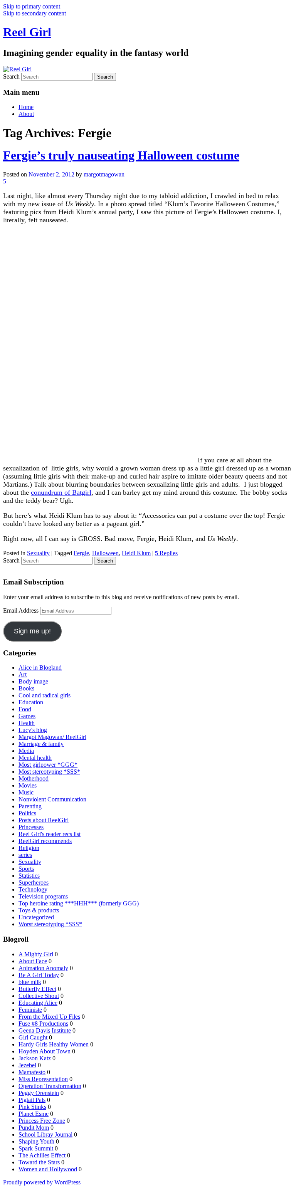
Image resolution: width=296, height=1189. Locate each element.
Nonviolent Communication (52, 799)
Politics (27, 813)
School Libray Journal (45, 1134)
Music (26, 792)
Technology (32, 889)
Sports (26, 868)
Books (26, 688)
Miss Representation (43, 1079)
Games (26, 716)
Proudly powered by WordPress (42, 1182)
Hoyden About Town (44, 1051)
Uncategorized (36, 917)
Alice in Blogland (40, 667)
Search (11, 76)
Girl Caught (32, 1037)
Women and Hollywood (47, 1169)
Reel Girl (27, 32)
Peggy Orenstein (38, 1093)
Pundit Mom (33, 1127)
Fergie (81, 553)
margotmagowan (104, 174)
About (26, 114)
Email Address (21, 610)
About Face (32, 961)
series (25, 854)
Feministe (30, 1009)
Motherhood (33, 778)
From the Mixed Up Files (49, 1016)
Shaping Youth (36, 1141)
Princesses (31, 827)
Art (22, 674)
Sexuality (38, 553)
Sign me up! (32, 631)
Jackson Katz (34, 1058)
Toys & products (38, 910)
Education (30, 702)
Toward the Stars (39, 1162)
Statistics (29, 875)
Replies (166, 553)
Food (24, 709)
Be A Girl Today (38, 975)
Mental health (35, 757)
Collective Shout (38, 996)
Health (26, 723)
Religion (28, 848)
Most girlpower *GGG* (47, 764)
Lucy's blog (32, 730)
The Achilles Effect (42, 1155)
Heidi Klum (136, 553)
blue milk (29, 982)
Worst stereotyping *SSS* (50, 924)
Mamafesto (31, 1072)
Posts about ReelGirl (43, 820)
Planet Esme (33, 1113)
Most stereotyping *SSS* (49, 771)
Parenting (30, 806)
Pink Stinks (32, 1106)
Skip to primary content (31, 6)
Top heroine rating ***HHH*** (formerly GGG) (78, 903)
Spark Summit (35, 1148)
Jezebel (27, 1065)
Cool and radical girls (44, 695)
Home (26, 107)
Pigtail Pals (31, 1100)
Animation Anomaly (43, 968)
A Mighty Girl (35, 954)
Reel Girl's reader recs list (49, 834)
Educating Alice (37, 1002)
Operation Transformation (49, 1086)
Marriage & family (41, 744)
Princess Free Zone (41, 1120)
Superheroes (33, 882)
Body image (33, 681)
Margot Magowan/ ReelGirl (52, 737)
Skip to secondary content (34, 13)
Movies (27, 785)
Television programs (43, 896)
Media (26, 750)
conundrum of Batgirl (61, 492)
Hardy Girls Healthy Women (53, 1044)
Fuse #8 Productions (43, 1023)
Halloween (105, 553)
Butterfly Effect (37, 989)
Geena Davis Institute (44, 1030)
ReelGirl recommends (45, 841)
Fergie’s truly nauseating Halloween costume (121, 155)
